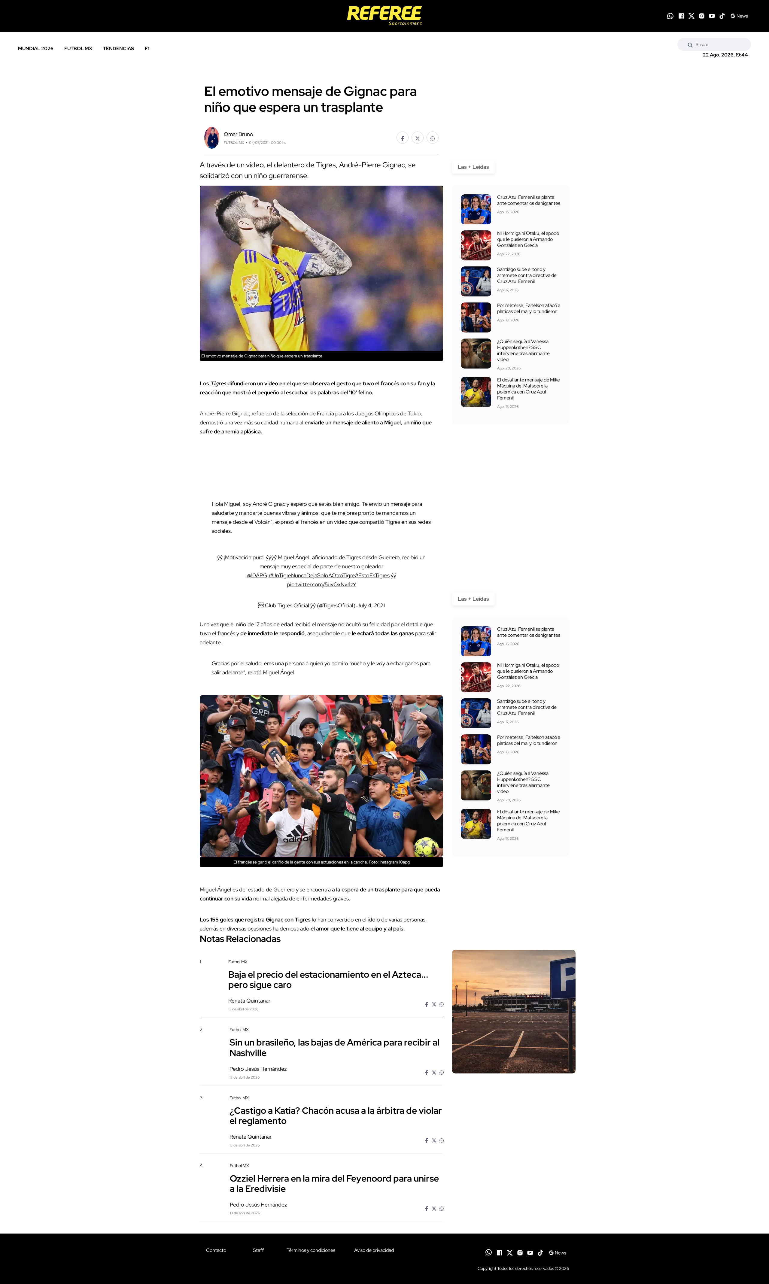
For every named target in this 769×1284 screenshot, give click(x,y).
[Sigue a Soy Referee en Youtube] (712, 16)
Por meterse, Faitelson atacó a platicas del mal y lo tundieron (528, 308)
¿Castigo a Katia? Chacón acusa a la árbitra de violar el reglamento (335, 1115)
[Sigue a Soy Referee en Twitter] (691, 16)
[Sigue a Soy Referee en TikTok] (722, 16)
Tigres (218, 383)
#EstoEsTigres (372, 575)
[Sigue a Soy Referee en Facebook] (681, 16)
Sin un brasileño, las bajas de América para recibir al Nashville (334, 1047)
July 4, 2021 (371, 605)
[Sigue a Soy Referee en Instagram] (702, 16)
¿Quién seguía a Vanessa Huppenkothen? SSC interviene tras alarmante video (523, 350)
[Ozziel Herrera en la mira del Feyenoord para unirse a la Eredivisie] (513, 1214)
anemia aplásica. (241, 431)
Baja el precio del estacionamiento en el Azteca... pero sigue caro (328, 979)
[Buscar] (690, 44)
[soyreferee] (384, 16)
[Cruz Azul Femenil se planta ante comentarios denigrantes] (476, 209)
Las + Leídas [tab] (473, 166)
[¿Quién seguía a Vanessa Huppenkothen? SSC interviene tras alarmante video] (476, 353)
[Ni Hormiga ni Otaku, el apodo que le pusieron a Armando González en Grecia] (476, 245)
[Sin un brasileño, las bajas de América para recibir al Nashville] (513, 1078)
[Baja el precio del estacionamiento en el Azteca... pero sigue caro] (514, 1011)
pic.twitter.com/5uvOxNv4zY (321, 584)
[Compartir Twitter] (418, 138)
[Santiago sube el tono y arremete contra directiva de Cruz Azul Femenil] (476, 281)
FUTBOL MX (78, 48)
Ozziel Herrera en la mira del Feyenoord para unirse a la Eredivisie (334, 1183)
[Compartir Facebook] (403, 138)
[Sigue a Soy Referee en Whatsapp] (670, 16)
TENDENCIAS (118, 48)
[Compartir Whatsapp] (433, 138)
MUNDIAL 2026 (35, 48)
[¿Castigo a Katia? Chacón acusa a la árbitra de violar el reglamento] (513, 1146)
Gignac (274, 919)
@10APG (257, 575)
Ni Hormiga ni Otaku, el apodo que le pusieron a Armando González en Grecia (528, 239)
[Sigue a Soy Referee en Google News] (739, 16)
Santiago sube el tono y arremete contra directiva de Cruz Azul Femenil (527, 275)
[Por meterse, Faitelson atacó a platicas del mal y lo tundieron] (476, 317)
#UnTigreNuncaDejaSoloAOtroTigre (312, 575)
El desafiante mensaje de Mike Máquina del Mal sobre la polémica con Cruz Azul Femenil (528, 389)
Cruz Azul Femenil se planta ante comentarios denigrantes (528, 200)
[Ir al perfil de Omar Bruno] (211, 137)
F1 (147, 48)
